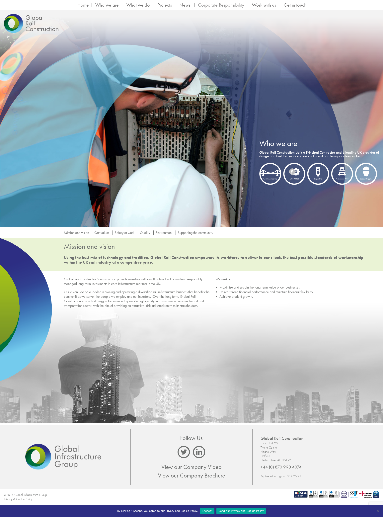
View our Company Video (191, 467)
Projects (165, 5)
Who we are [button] (107, 5)
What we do (138, 5)
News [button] (185, 5)
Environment (164, 232)
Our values (101, 232)
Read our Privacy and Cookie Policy (241, 510)
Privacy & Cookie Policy (18, 499)
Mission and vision (76, 232)
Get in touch (295, 5)
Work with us (264, 5)
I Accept (207, 510)
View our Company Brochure (191, 475)
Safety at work (124, 232)
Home (83, 5)
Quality (145, 232)
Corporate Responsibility (221, 5)
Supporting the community (195, 232)
